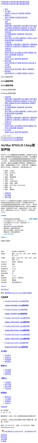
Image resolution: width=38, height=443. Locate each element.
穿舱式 (29, 293)
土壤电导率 (25, 117)
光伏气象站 (25, 99)
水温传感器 (19, 113)
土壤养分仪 (8, 119)
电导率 (25, 126)
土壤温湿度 (8, 117)
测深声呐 (24, 132)
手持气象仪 (33, 99)
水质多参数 (12, 128)
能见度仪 (18, 103)
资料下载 (8, 197)
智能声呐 (22, 111)
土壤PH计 (8, 122)
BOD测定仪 (19, 126)
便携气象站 (8, 99)
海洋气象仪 (8, 111)
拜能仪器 (4, 407)
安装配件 (33, 103)
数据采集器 (25, 103)
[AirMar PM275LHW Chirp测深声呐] (17, 326)
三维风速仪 (8, 101)
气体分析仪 (28, 107)
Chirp (20, 293)
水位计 (12, 132)
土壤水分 (32, 119)
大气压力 (31, 101)
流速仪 (7, 132)
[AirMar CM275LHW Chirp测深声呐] (17, 334)
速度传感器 (10, 113)
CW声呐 (29, 111)
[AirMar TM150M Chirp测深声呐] (16, 309)
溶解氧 (30, 126)
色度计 (12, 126)
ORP (34, 126)
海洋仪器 (8, 109)
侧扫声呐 (18, 132)
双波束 (24, 293)
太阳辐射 (11, 103)
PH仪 (6, 128)
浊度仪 (7, 126)
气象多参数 (17, 99)
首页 (6, 9)
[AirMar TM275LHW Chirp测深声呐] (17, 318)
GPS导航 (16, 111)
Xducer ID (14, 293)
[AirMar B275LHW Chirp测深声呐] (16, 343)
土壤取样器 (33, 117)
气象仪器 (8, 97)
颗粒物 (13, 107)
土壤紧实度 (25, 119)
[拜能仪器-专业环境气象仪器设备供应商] (19, 3)
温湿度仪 (24, 101)
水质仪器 (8, 124)
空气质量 (8, 107)
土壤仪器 (8, 115)
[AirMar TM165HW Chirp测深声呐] (17, 301)
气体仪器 (8, 105)
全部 (6, 17)
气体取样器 (20, 107)
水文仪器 (8, 130)
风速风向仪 (17, 101)
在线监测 (20, 128)
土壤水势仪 (17, 119)
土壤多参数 (17, 117)
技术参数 (8, 195)
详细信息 (8, 193)
